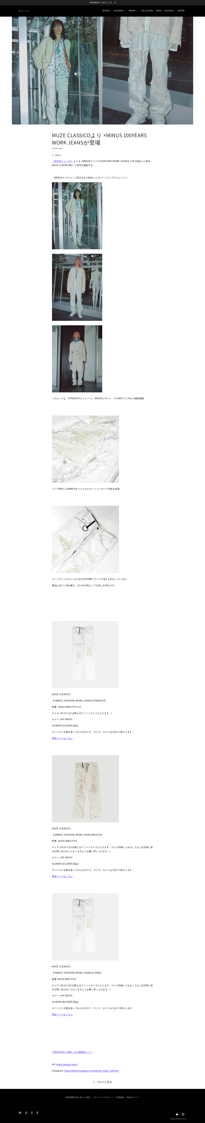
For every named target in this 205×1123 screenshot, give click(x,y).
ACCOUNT (169, 11)
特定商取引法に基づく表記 (78, 1097)
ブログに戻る (104, 1082)
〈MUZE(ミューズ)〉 (62, 161)
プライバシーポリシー (103, 1097)
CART (180, 11)
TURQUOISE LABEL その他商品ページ (72, 1052)
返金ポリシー (133, 1097)
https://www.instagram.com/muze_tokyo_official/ (91, 1071)
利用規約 (120, 1097)
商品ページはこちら (62, 738)
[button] (119, 11)
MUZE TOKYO (181, 1119)
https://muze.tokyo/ (67, 1064)
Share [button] (58, 155)
